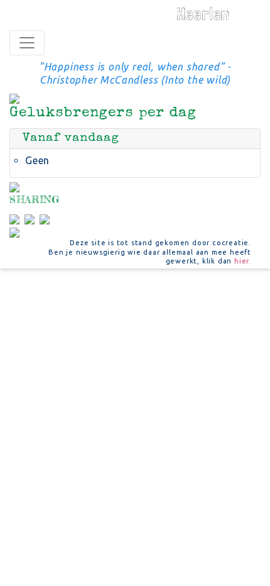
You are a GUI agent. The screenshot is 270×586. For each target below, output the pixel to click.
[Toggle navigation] (27, 42)
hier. (242, 261)
